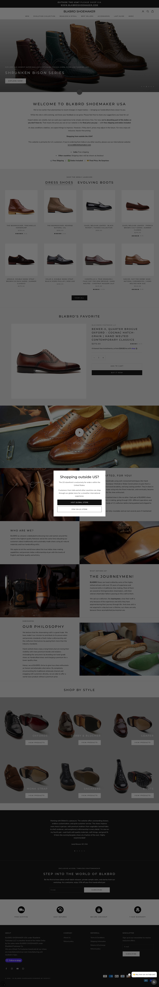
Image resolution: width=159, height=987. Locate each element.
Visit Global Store (79, 502)
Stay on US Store (80, 509)
